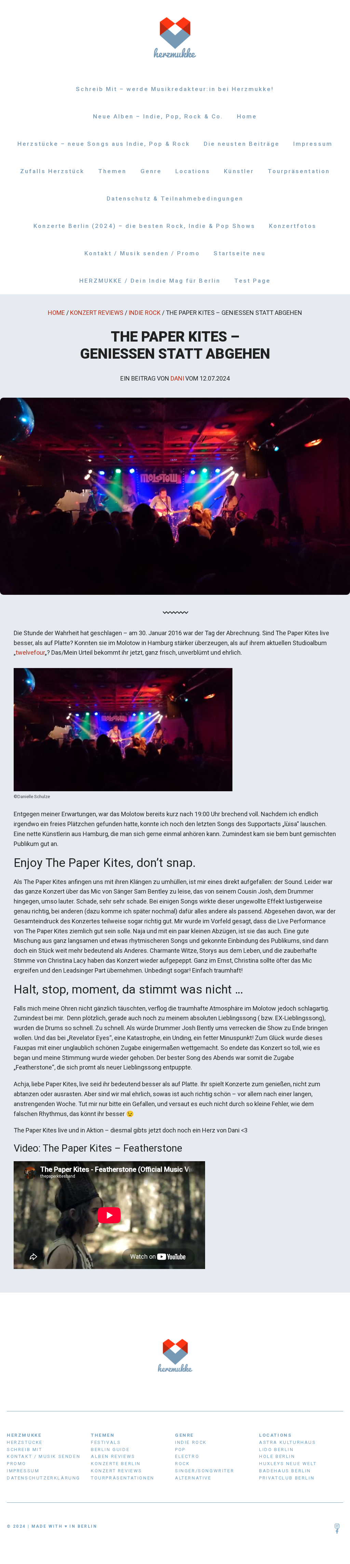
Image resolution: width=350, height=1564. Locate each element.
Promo (16, 1463)
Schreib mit (24, 1449)
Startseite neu (240, 253)
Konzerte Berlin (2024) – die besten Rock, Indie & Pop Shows (144, 225)
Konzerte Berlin (116, 1463)
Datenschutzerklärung (43, 1477)
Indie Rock (145, 312)
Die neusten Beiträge (242, 143)
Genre (151, 171)
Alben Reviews (113, 1456)
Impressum (313, 143)
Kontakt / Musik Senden (43, 1456)
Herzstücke (25, 1442)
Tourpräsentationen (122, 1477)
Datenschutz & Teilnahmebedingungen (175, 198)
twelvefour (30, 652)
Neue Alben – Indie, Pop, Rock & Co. (158, 116)
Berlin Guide (110, 1449)
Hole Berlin (277, 1456)
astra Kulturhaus (287, 1442)
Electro (187, 1456)
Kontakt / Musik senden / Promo (142, 253)
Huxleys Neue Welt (288, 1463)
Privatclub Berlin (286, 1477)
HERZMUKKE (24, 1435)
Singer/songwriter (204, 1470)
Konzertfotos (293, 225)
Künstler (239, 171)
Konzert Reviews (96, 312)
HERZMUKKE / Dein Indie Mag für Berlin (149, 280)
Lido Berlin (276, 1449)
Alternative (193, 1477)
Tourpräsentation (299, 171)
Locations (193, 171)
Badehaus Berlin (285, 1470)
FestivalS (106, 1442)
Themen (112, 171)
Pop (180, 1449)
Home (247, 116)
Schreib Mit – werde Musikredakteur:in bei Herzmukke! (175, 89)
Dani (177, 378)
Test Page (252, 280)
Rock (182, 1463)
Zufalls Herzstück (52, 171)
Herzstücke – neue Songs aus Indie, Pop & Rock (103, 143)
